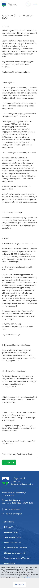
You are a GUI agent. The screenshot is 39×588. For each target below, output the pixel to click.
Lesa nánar (26, 577)
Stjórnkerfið (9, 522)
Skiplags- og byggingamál (14, 553)
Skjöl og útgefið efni (12, 537)
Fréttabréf (8, 527)
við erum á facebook (12, 509)
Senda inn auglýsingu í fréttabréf (17, 558)
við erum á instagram (14, 514)
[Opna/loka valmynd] (35, 4)
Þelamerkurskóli (11, 532)
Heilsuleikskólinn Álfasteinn (15, 548)
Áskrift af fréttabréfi (12, 542)
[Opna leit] (28, 4)
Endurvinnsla (9, 563)
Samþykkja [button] (19, 584)
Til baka (10, 462)
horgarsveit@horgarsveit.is (22, 484)
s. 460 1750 (15, 482)
